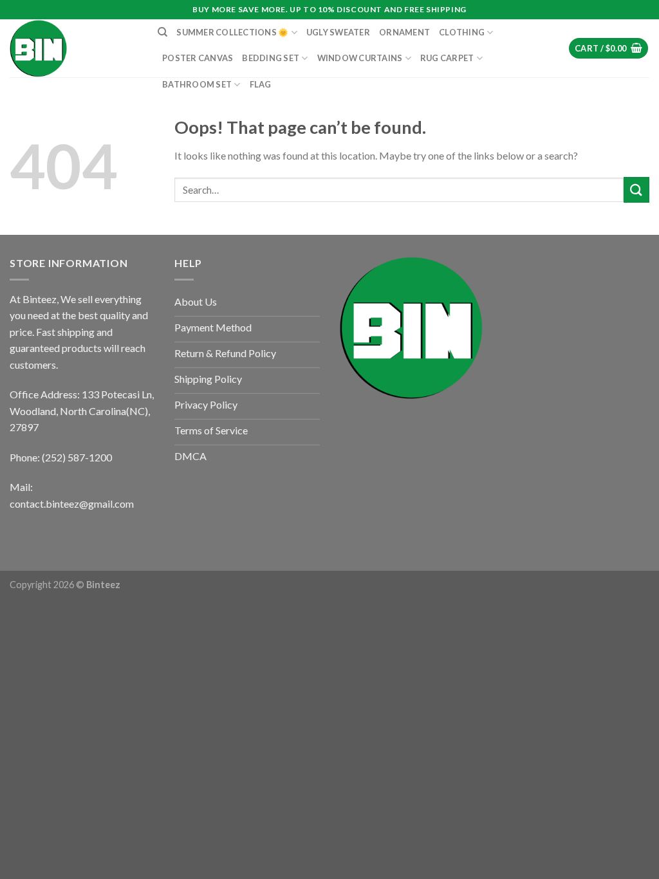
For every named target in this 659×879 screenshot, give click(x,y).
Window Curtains (360, 58)
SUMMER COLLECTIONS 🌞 (232, 32)
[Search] (162, 32)
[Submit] (636, 189)
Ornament (404, 32)
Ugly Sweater (338, 32)
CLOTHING (462, 32)
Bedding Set (270, 58)
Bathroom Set (197, 84)
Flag (261, 84)
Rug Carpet (447, 58)
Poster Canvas (197, 58)
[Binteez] (74, 48)
